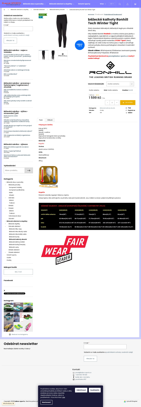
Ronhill (130, 90)
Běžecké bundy (14, 237)
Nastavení (46, 402)
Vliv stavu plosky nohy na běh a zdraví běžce (18, 101)
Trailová (11, 203)
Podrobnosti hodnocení (113, 14)
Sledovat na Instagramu (20, 334)
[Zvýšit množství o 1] (116, 102)
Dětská (11, 206)
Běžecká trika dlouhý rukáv (18, 232)
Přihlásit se (10, 41)
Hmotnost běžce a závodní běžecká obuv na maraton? (17, 155)
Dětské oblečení (14, 250)
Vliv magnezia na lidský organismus (17, 135)
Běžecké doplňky (14, 224)
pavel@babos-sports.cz (118, 56)
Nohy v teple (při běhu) (12, 151)
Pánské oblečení (14, 252)
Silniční (11, 200)
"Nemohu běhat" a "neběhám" (15, 66)
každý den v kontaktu (82, 377)
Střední (11, 195)
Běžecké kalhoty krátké (17, 242)
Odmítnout (81, 390)
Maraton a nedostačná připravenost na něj (17, 61)
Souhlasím (94, 390)
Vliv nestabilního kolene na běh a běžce (16, 90)
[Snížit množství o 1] (107, 102)
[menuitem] (34, 4)
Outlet (9, 258)
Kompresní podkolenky (16, 190)
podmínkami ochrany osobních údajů (16, 35)
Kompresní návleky (15, 187)
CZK (111, 4)
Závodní (11, 219)
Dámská (11, 198)
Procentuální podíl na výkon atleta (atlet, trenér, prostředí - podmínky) (17, 55)
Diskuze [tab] (50, 120)
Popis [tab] (41, 120)
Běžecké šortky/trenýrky (17, 245)
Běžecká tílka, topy (15, 229)
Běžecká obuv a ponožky (15, 182)
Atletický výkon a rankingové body (16, 70)
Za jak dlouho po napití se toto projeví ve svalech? (18, 126)
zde (63, 397)
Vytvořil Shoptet (132, 401)
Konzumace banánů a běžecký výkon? (18, 131)
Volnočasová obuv (15, 216)
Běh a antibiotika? (10, 74)
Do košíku (129, 102)
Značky (9, 260)
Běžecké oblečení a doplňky (17, 221)
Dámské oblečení (14, 226)
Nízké (11, 193)
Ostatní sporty (11, 255)
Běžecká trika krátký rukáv (18, 234)
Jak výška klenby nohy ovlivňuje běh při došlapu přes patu (17, 96)
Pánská (11, 208)
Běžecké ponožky (14, 185)
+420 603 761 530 (81, 375)
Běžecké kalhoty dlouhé (18, 239)
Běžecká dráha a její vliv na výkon (16, 147)
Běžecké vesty (14, 247)
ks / (18, 272)
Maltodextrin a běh (11, 116)
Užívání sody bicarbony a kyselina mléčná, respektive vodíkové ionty (16, 120)
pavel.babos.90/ (80, 379)
